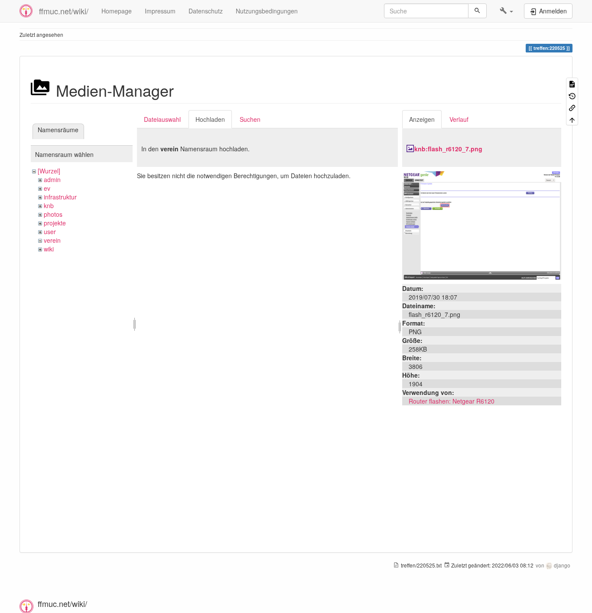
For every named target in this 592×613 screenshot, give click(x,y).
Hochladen (210, 119)
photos (53, 214)
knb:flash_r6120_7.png (448, 148)
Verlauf (458, 119)
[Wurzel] (49, 170)
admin (52, 179)
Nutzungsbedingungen (267, 11)
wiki (49, 249)
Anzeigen (422, 119)
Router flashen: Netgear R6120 (451, 401)
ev (47, 188)
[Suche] (477, 10)
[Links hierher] (572, 107)
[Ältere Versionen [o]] (572, 95)
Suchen (250, 119)
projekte (55, 222)
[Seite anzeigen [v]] (572, 83)
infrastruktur (60, 196)
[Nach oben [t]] (572, 119)
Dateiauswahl (162, 119)
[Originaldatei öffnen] (481, 224)
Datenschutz (206, 11)
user (50, 231)
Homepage (116, 11)
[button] (506, 11)
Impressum (160, 11)
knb (49, 205)
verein (52, 240)
